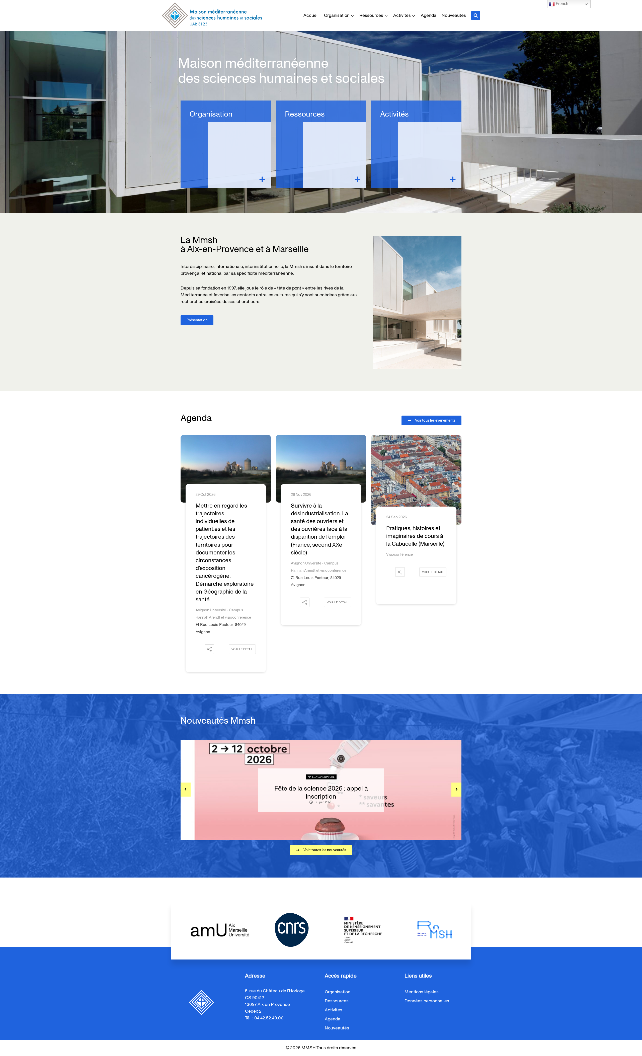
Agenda (428, 15)
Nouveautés (454, 15)
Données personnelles (427, 1001)
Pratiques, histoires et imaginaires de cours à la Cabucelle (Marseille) (320, 536)
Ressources (305, 114)
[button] (209, 602)
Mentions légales (422, 992)
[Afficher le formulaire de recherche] (475, 15)
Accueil (310, 15)
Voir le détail (242, 602)
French (561, 4)
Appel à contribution (321, 777)
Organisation (211, 114)
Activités (394, 114)
